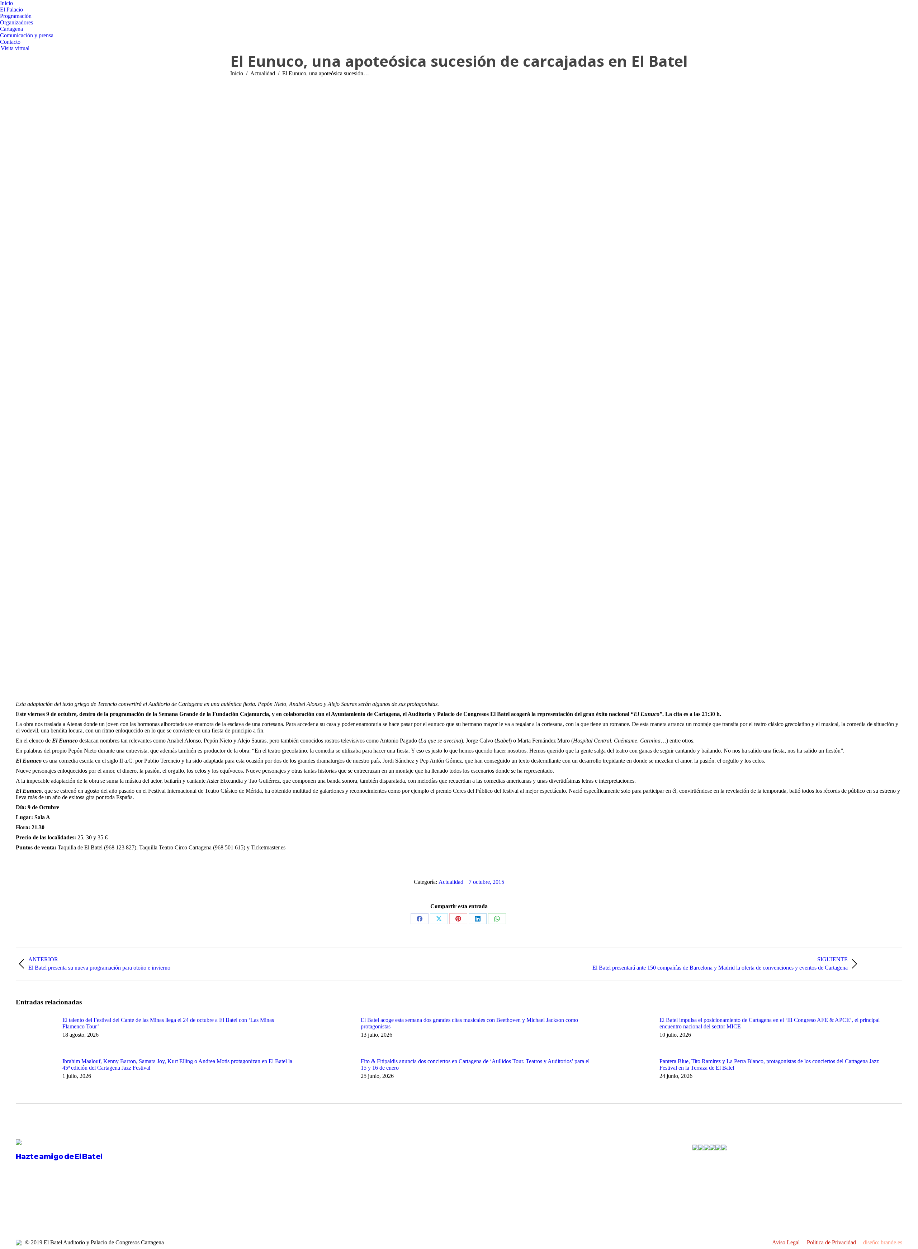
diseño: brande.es (882, 1242)
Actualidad (451, 882)
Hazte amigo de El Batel (59, 1156)
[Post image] (35, 1033)
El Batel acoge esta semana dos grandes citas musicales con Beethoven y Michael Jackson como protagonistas (469, 1023)
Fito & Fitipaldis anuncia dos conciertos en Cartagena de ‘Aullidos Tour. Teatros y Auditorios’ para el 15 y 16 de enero (475, 1064)
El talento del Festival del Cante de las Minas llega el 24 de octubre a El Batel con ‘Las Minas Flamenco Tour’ (168, 1023)
